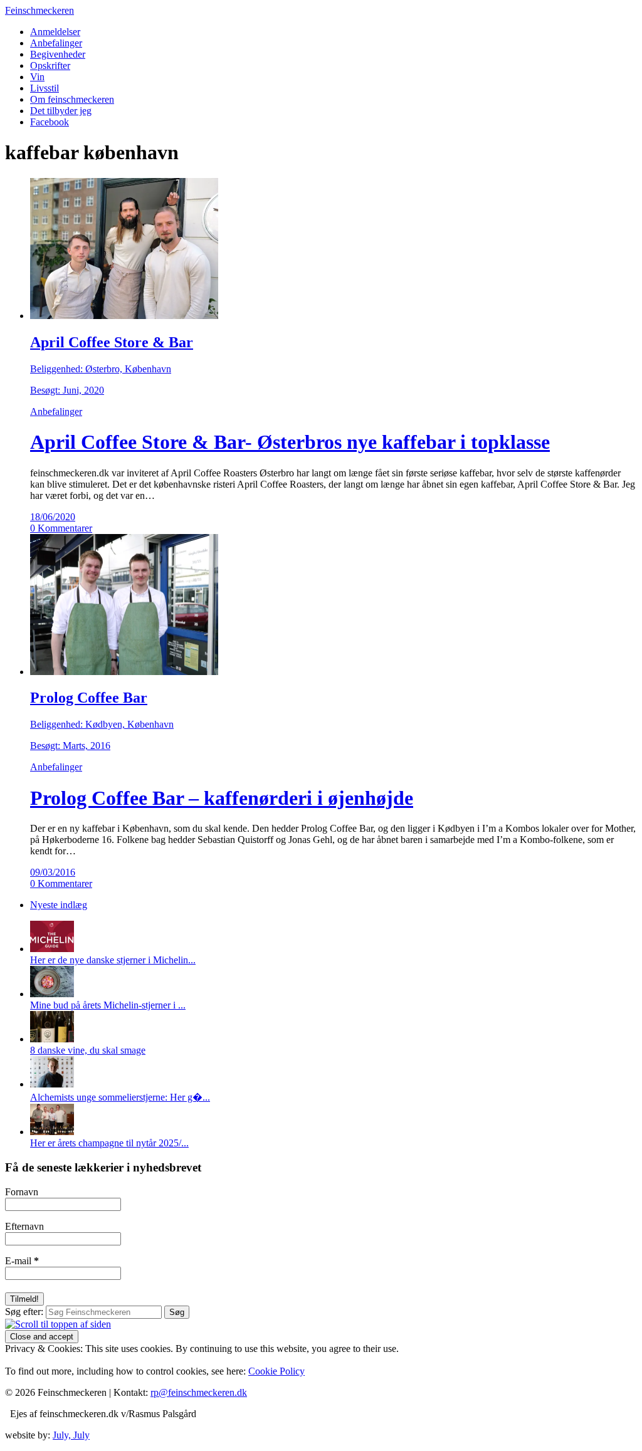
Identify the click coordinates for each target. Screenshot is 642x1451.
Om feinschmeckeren (72, 99)
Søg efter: (24, 1311)
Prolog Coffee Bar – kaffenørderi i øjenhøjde (221, 798)
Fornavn (21, 1191)
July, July (71, 1435)
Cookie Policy (276, 1371)
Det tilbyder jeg (61, 110)
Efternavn (24, 1226)
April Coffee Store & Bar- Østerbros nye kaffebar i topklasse (290, 442)
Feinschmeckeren (39, 10)
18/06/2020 (52, 516)
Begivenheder (57, 54)
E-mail (22, 1260)
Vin (37, 76)
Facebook (49, 122)
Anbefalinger (56, 43)
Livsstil (44, 88)
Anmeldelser (55, 31)
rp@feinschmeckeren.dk (198, 1392)
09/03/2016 (52, 872)
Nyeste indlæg (58, 904)
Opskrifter (50, 65)
